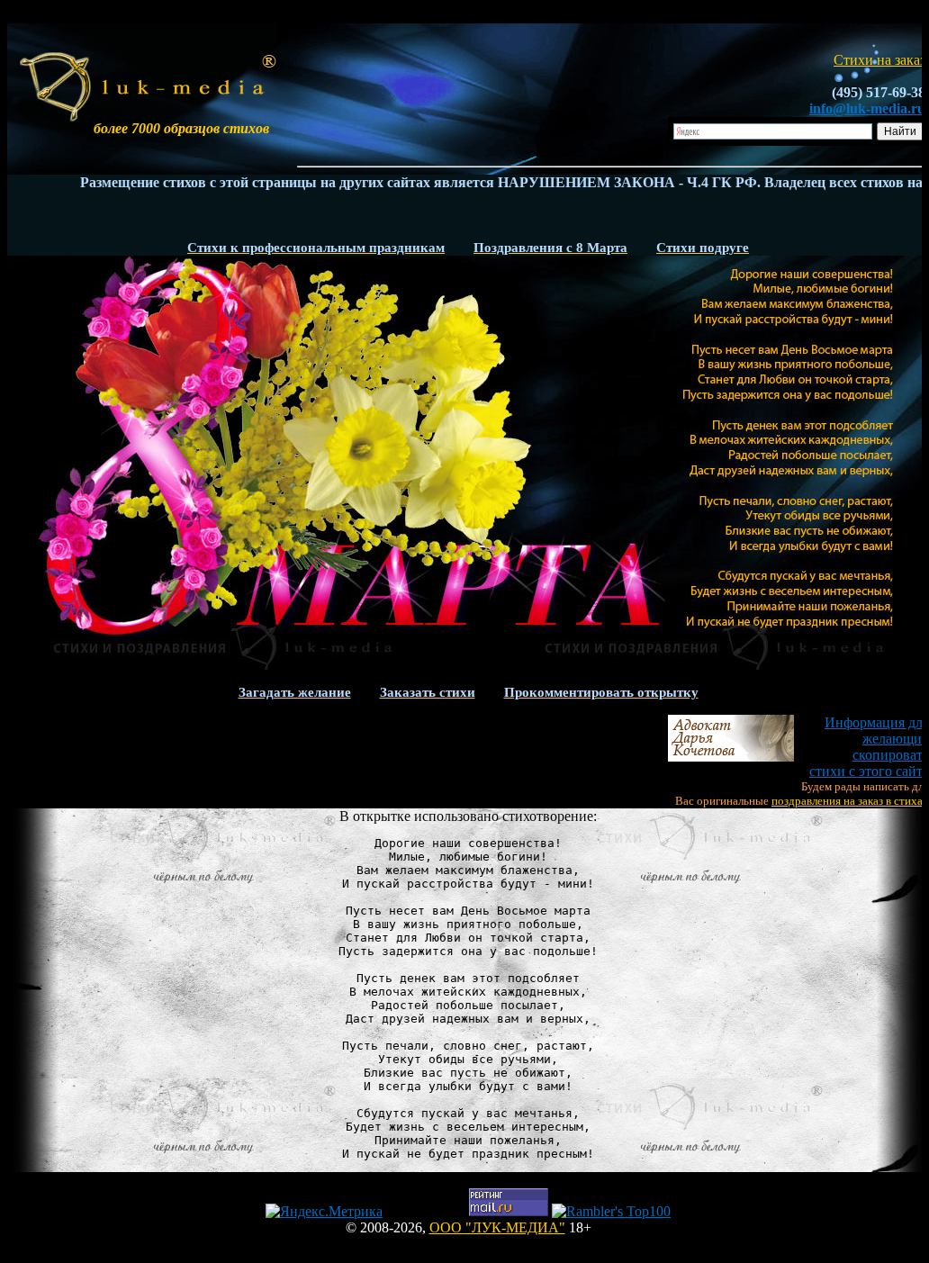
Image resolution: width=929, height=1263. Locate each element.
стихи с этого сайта (869, 747)
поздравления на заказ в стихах (850, 800)
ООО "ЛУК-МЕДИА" (497, 1227)
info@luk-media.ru (867, 108)
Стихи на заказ (879, 60)
